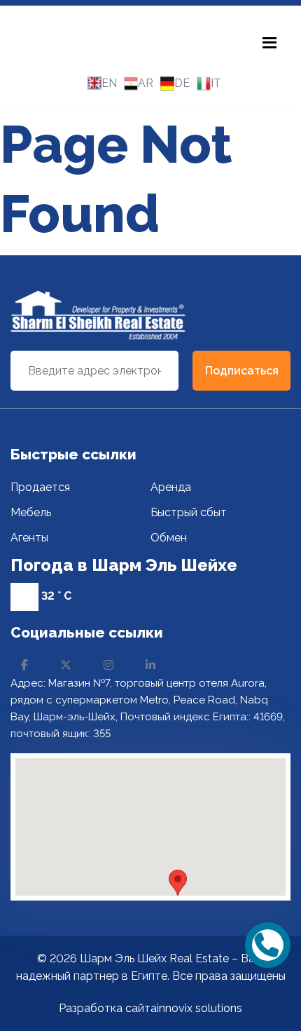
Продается (40, 487)
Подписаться (242, 370)
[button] (177, 882)
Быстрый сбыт (188, 512)
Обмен (168, 537)
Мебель (30, 512)
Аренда (170, 487)
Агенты (29, 537)
